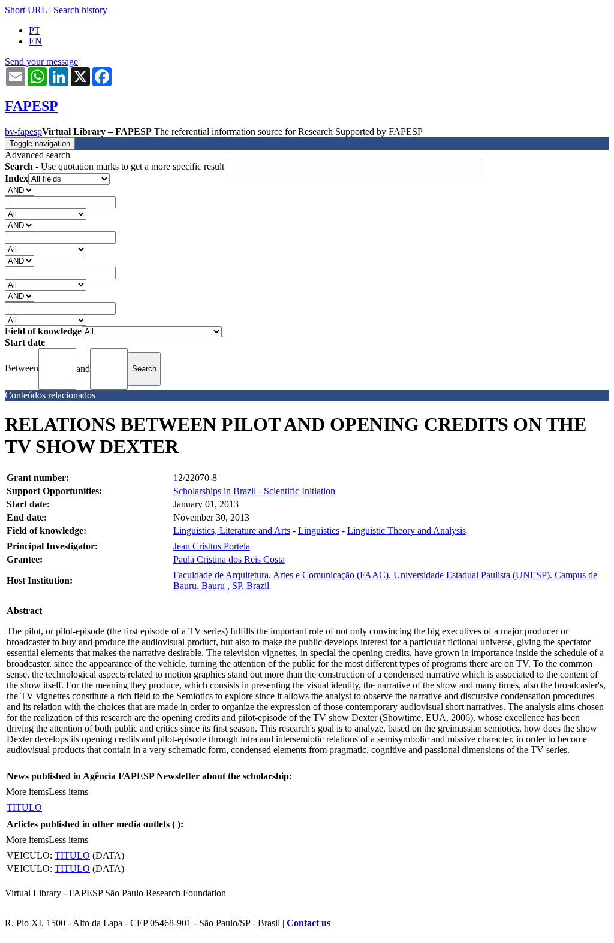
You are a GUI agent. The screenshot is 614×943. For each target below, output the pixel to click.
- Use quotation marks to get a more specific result (116, 166)
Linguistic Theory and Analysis (406, 530)
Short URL (26, 10)
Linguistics (318, 530)
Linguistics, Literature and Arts (231, 530)
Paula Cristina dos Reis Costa (229, 559)
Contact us (308, 923)
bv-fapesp (23, 131)
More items (27, 792)
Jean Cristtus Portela (211, 546)
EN (35, 41)
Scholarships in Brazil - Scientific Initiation (254, 491)
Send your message (41, 61)
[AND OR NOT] (19, 190)
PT (34, 30)
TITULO (24, 807)
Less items (68, 792)
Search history (80, 10)
